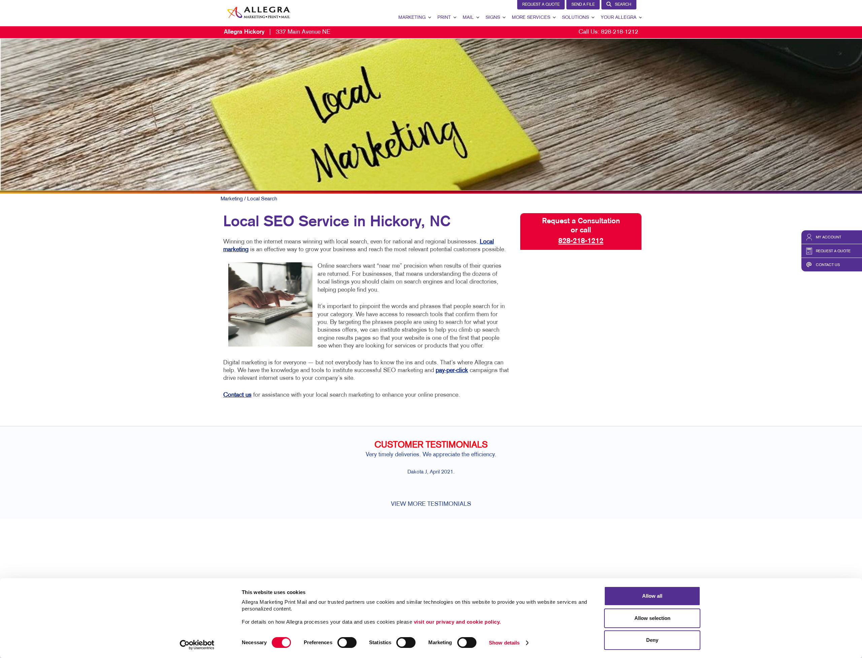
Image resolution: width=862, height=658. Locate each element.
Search (623, 5)
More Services (531, 17)
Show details (504, 643)
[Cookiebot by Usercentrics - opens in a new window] (197, 645)
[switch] (347, 642)
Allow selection (652, 618)
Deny (652, 640)
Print (444, 17)
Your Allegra (618, 17)
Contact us (237, 395)
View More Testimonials (431, 504)
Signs (493, 17)
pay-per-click (452, 370)
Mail (468, 17)
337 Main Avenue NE (277, 32)
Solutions (575, 17)
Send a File (583, 5)
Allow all (652, 596)
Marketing (412, 17)
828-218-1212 (619, 32)
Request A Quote (541, 5)
